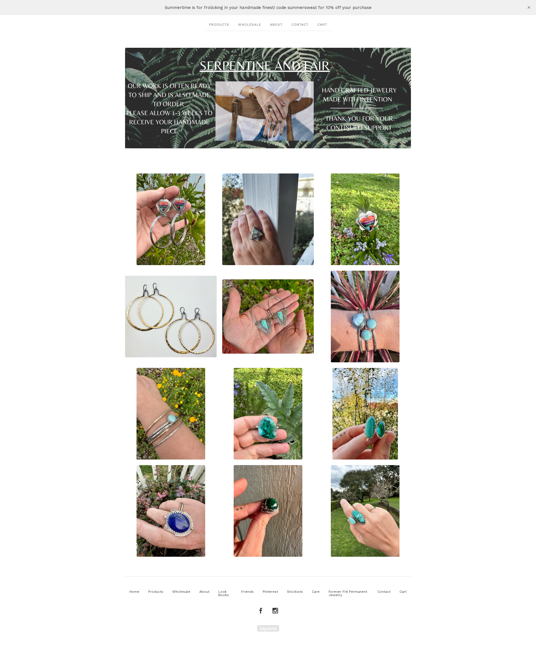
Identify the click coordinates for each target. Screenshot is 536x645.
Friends (247, 592)
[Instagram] (275, 611)
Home (134, 592)
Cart (322, 25)
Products (219, 25)
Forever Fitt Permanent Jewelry (348, 593)
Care (316, 592)
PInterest (270, 592)
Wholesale (249, 25)
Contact (299, 25)
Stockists (295, 592)
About (276, 25)
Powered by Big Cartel (268, 628)
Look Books (223, 593)
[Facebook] (260, 611)
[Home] (268, 98)
